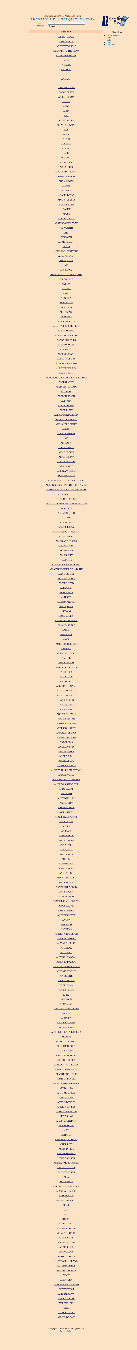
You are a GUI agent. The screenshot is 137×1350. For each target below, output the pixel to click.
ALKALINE (66, 508)
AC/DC (66, 139)
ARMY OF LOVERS (66, 1078)
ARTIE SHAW (66, 1116)
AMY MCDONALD (66, 690)
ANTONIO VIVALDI (66, 971)
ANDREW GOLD (66, 775)
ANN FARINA (66, 854)
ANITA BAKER (66, 835)
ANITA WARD (66, 845)
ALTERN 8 (66, 597)
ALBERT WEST (66, 382)
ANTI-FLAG (66, 952)
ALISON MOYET (66, 494)
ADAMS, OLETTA (66, 200)
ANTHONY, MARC (66, 943)
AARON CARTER (66, 87)
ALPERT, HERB (66, 583)
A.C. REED (66, 69)
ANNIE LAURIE (66, 905)
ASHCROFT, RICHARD (66, 1139)
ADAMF (66, 185)
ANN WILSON (66, 873)
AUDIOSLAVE (66, 1247)
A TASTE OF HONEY (66, 55)
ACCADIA (66, 143)
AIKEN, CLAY (66, 260)
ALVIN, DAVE (66, 606)
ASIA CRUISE (66, 1181)
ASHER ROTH (66, 1144)
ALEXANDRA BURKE (66, 424)
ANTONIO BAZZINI (66, 962)
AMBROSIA (66, 634)
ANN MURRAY (66, 863)
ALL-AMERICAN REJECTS (66, 531)
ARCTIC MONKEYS (66, 1046)
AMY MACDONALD (66, 686)
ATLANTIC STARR (66, 1233)
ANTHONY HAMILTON (66, 934)
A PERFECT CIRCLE (66, 46)
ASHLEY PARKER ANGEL (66, 1163)
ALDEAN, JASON (66, 396)
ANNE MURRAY (66, 896)
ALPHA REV (66, 588)
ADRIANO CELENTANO (66, 223)
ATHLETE (66, 1219)
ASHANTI (66, 1135)
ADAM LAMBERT (66, 176)
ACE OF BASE (66, 162)
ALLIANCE (66, 560)
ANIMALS (66, 831)
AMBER (66, 630)
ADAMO (66, 190)
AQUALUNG (66, 1004)
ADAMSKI (66, 209)
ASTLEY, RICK (66, 1195)
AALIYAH (66, 79)
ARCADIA (66, 1018)
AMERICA (66, 648)
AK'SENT (66, 284)
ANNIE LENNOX (66, 910)
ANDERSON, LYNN (66, 737)
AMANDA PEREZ (66, 625)
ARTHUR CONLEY (66, 1107)
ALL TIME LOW (66, 527)
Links (109, 38)
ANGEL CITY (66, 803)
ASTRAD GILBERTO (66, 1200)
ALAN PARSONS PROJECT (66, 326)
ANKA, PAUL (66, 849)
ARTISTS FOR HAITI (66, 1121)
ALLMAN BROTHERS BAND (66, 564)
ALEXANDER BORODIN (66, 415)
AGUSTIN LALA (66, 256)
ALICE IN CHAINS (66, 461)
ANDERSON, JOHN (66, 723)
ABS (66, 129)
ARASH (66, 1013)
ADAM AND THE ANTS (66, 171)
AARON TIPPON (66, 97)
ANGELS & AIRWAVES (66, 817)
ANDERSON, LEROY (66, 733)
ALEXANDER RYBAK (66, 419)
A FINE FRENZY (66, 37)
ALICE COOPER (66, 452)
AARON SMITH (66, 92)
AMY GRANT (66, 681)
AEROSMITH (66, 228)
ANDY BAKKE (66, 789)
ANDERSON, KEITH (66, 728)
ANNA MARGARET (66, 877)
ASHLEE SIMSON (66, 1158)
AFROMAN (66, 237)
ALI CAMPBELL (66, 447)
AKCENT (66, 288)
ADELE (66, 214)
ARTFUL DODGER (66, 1102)
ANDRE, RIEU (66, 756)
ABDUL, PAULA (66, 120)
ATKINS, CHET (66, 1223)
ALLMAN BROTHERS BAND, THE (66, 569)
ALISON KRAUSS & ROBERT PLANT (66, 480)
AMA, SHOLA (66, 616)
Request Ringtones (114, 35)
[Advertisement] (68, 8)
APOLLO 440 (66, 985)
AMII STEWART (66, 662)
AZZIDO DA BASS (66, 1317)
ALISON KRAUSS (66, 475)
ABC (66, 115)
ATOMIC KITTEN (66, 1242)
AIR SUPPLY (66, 270)
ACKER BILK (66, 167)
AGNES (66, 246)
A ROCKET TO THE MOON (66, 51)
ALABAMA (66, 316)
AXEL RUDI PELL (66, 1303)
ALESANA (66, 401)
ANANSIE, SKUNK (66, 700)
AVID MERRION (66, 1294)
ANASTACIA (66, 704)
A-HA (66, 60)
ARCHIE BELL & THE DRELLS (66, 1032)
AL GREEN (66, 298)
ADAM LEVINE (66, 181)
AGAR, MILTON (66, 242)
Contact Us (111, 45)
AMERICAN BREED (66, 653)
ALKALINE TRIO (66, 513)
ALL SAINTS (66, 522)
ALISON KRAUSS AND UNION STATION (66, 489)
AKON (66, 293)
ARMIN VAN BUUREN (66, 1069)
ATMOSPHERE (66, 1237)
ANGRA (66, 826)
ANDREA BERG (66, 761)
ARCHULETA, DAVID (66, 1041)
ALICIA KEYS (66, 466)
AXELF (66, 1308)
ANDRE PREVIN (66, 747)
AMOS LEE (66, 672)
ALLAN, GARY (66, 536)
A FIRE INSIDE (66, 41)
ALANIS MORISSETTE (66, 335)
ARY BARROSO (66, 1125)
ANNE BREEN (66, 891)
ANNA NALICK (66, 882)
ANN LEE (66, 859)
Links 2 (109, 42)
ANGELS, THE (66, 821)
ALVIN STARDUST (66, 602)
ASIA (66, 1177)
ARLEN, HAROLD (66, 1060)
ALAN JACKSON (66, 321)
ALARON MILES (66, 344)
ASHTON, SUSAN (66, 1172)
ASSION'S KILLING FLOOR (66, 1186)
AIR (66, 265)
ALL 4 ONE (66, 517)
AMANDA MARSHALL (66, 620)
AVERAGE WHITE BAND (66, 1284)
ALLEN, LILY (66, 555)
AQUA (66, 994)
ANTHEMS (66, 929)
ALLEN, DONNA (66, 545)
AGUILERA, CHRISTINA (66, 251)
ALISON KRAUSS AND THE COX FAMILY (66, 485)
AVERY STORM (66, 1289)
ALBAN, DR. (66, 349)
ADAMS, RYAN (66, 204)
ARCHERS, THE (66, 1027)
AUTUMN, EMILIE (66, 1266)
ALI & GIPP (66, 443)
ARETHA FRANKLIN (66, 1055)
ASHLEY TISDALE (66, 1167)
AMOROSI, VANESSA (66, 667)
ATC (66, 1214)
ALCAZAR (66, 391)
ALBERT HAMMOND (66, 363)
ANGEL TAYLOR (66, 807)
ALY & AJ (66, 611)
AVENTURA (66, 1280)
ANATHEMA (66, 709)
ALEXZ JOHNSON (66, 433)
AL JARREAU (66, 302)
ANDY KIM (66, 793)
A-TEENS (66, 65)
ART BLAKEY (66, 1088)
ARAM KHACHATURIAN (66, 1008)
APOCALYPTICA (66, 980)
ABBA (66, 106)
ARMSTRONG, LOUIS (66, 1074)
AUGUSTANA (66, 1251)
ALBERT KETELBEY (66, 368)
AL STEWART (66, 312)
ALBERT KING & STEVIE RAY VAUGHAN (66, 377)
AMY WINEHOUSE (66, 695)
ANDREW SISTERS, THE (66, 784)
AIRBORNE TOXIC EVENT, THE (66, 274)
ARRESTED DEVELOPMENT (66, 1083)
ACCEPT (66, 148)
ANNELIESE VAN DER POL (66, 901)
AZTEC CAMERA (66, 1312)
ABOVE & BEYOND (66, 125)
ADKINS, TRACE (66, 218)
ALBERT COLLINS (66, 358)
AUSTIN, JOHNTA (66, 1256)
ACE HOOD (66, 157)
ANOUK (66, 920)
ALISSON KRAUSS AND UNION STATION (66, 503)
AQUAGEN (66, 999)
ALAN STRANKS (66, 330)
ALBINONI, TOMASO (66, 387)
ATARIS (66, 1205)
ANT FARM (66, 924)
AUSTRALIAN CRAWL (66, 1261)
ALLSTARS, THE (66, 574)
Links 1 (109, 40)
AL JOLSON (66, 307)
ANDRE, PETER (66, 751)
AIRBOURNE (66, 279)
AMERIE (66, 658)
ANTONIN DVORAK (66, 957)
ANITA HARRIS (66, 840)
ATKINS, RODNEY (66, 1228)
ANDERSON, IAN (66, 718)
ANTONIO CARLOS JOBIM (66, 966)
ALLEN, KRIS (66, 550)
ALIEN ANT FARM (66, 471)
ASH (66, 1130)
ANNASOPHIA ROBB (66, 887)
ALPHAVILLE (66, 592)
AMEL (66, 639)
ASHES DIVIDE (66, 1149)
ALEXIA (66, 429)
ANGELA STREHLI (66, 812)
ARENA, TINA (66, 1050)
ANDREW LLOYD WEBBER (66, 779)
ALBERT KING (66, 372)
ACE (66, 153)
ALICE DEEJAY (66, 457)
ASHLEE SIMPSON (66, 1153)
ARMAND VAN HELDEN (66, 1064)
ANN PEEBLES (66, 868)
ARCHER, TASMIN (66, 1022)
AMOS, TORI (66, 676)
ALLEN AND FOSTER (66, 541)
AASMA (66, 101)
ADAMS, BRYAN (66, 195)
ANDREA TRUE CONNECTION (66, 770)
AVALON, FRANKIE (66, 1270)
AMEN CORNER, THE (66, 644)
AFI (66, 232)
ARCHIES (66, 1036)
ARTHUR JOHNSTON (66, 1111)
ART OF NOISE (66, 1097)
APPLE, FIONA (66, 990)
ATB (66, 1209)
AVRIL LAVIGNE (66, 1298)
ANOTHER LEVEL (66, 915)
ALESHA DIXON (66, 405)
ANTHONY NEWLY (66, 938)
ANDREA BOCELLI (66, 765)
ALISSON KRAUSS (66, 499)
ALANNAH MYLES (66, 340)
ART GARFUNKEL (66, 1093)
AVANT (66, 1275)
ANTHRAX (66, 948)
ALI (66, 438)
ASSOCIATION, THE (66, 1191)
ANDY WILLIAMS (66, 798)
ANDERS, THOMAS (66, 714)
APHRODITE (66, 976)
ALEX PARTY (66, 410)
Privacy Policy (66, 1331)
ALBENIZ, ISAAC (66, 354)
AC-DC (66, 134)
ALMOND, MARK (66, 578)
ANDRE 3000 (66, 742)
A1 (66, 74)
